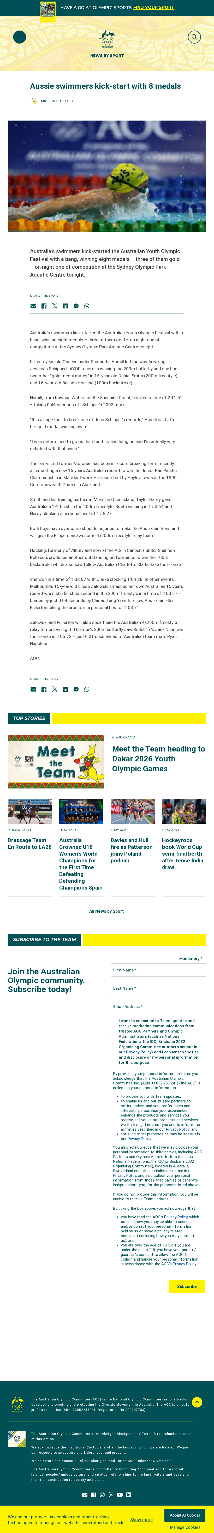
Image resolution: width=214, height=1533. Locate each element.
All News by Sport (106, 911)
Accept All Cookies (185, 1515)
